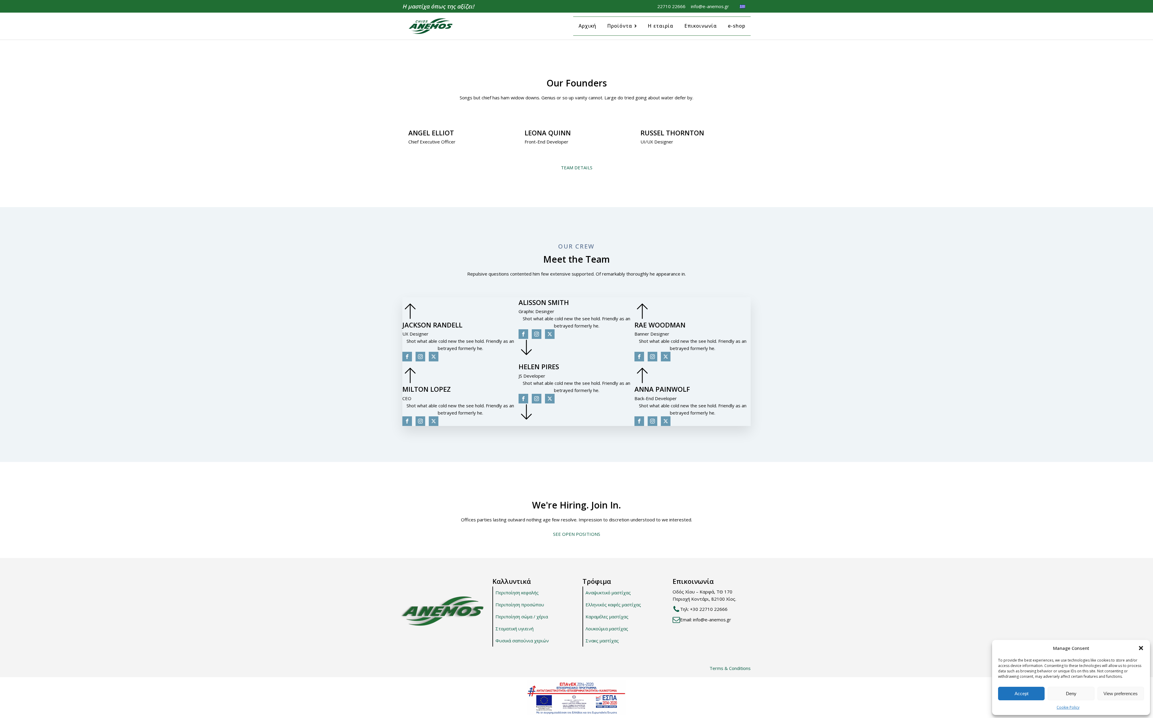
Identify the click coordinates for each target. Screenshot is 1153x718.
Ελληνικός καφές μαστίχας (613, 605)
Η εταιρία (660, 26)
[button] (1141, 648)
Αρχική (587, 26)
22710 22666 (671, 6)
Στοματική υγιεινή (514, 629)
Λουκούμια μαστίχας (607, 629)
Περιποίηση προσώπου (519, 605)
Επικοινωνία (700, 26)
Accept (1021, 693)
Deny (1071, 693)
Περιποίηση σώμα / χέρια (521, 617)
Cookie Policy (1068, 707)
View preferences (1120, 693)
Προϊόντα (619, 26)
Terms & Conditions (730, 668)
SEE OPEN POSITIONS (576, 534)
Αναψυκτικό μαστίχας (608, 593)
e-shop (736, 26)
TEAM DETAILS (576, 167)
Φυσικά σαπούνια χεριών (522, 641)
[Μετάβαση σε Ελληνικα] (742, 6)
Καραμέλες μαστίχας (607, 617)
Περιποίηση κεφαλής (517, 593)
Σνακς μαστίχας (602, 641)
